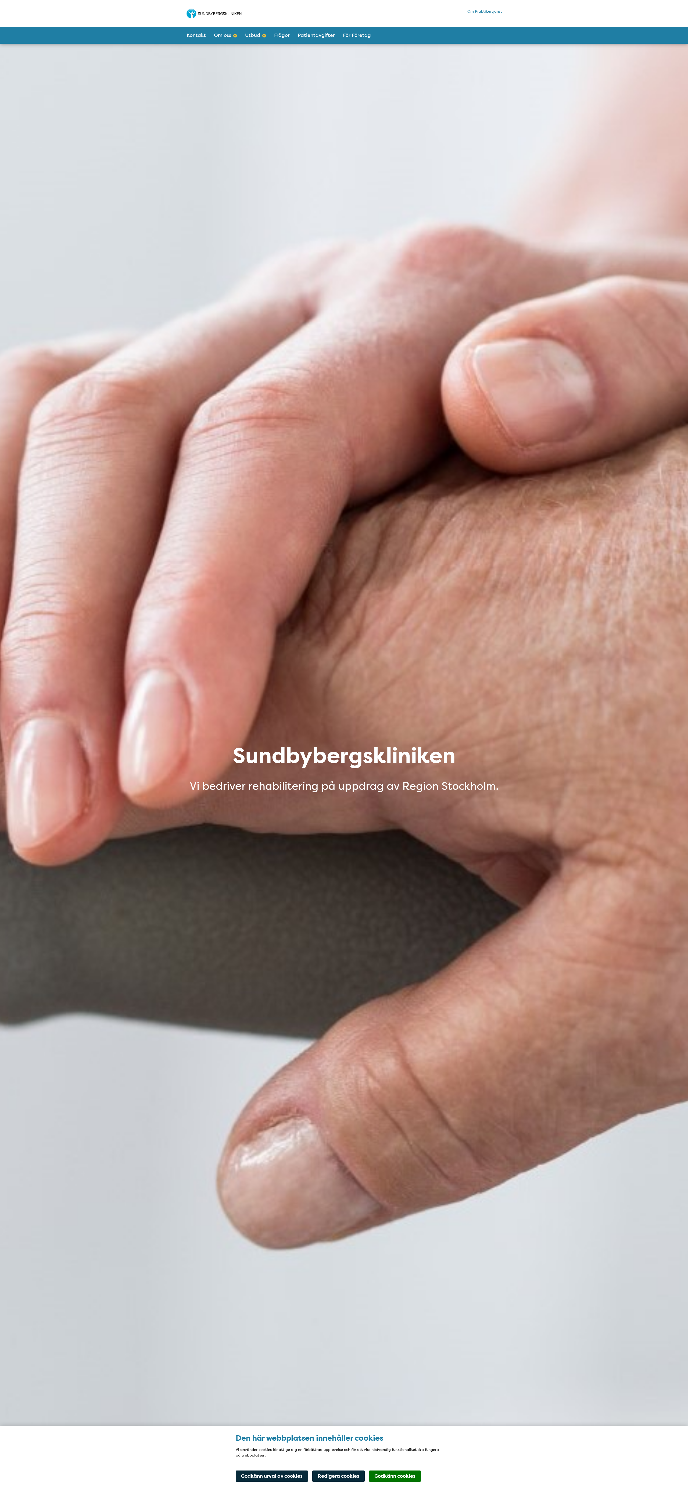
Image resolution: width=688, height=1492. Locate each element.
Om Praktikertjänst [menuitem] (484, 11)
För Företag (357, 35)
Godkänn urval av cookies (272, 1476)
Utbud (252, 35)
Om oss (222, 35)
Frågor (282, 35)
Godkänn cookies (394, 1476)
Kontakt (196, 35)
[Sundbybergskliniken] (233, 13)
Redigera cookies (338, 1476)
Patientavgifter (316, 35)
